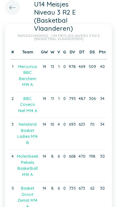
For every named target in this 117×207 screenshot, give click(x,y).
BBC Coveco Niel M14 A (27, 104)
